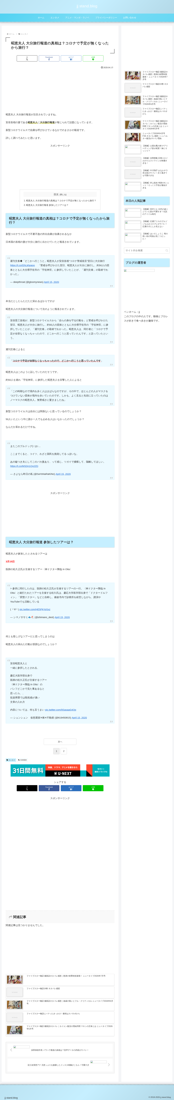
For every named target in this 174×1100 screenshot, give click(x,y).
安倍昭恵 (23, 760)
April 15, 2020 (51, 282)
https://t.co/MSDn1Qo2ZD (24, 466)
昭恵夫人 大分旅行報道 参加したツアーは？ (47, 205)
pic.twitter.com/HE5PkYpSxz (35, 609)
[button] (166, 250)
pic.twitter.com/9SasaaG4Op (60, 709)
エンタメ (12, 760)
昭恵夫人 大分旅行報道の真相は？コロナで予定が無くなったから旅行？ (61, 200)
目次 (56, 194)
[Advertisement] (60, 90)
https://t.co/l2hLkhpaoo (22, 265)
